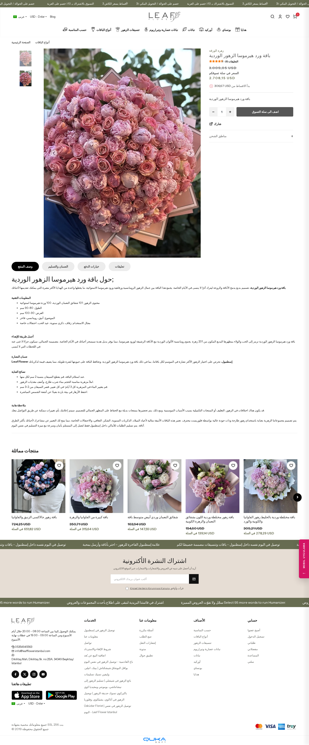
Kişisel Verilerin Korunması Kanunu (150, 588)
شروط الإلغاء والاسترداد (97, 649)
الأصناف (199, 620)
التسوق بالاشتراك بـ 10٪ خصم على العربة (70, 3)
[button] (54, 153)
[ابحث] (272, 16)
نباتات (191, 30)
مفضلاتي (253, 649)
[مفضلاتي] (287, 16)
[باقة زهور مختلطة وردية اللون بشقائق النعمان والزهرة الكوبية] (154, 486)
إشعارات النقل (147, 642)
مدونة (142, 649)
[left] (11, 497)
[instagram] (34, 674)
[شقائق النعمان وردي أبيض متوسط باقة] (96, 486)
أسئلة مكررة (146, 630)
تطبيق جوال (146, 655)
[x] (25, 674)
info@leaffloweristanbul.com (32, 651)
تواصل (88, 642)
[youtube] (44, 674)
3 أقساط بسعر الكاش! (115, 3)
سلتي (251, 661)
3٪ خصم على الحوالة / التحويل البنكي (157, 3)
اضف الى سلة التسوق (265, 112)
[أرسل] (194, 579)
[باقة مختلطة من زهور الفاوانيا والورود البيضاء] (270, 486)
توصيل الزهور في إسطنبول (99, 630)
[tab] (25, 266)
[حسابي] (280, 16)
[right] (297, 497)
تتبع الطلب (145, 636)
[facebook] (16, 674)
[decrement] (213, 112)
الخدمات (90, 620)
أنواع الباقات (103, 30)
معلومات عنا (91, 636)
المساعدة (253, 655)
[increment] (230, 112)
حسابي (252, 620)
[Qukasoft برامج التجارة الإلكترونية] (154, 740)
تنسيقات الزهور (130, 30)
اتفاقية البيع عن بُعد (95, 655)
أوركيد (208, 30)
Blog (52, 16)
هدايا (243, 30)
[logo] (23, 621)
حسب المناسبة (78, 30)
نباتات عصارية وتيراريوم (163, 30)
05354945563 (23, 646)
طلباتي (251, 642)
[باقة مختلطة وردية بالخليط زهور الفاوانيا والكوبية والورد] (212, 486)
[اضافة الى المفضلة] (59, 465)
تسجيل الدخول (256, 636)
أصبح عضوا (254, 630)
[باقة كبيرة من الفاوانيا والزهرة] (38, 486)
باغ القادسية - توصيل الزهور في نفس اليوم (108, 661)
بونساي (226, 30)
